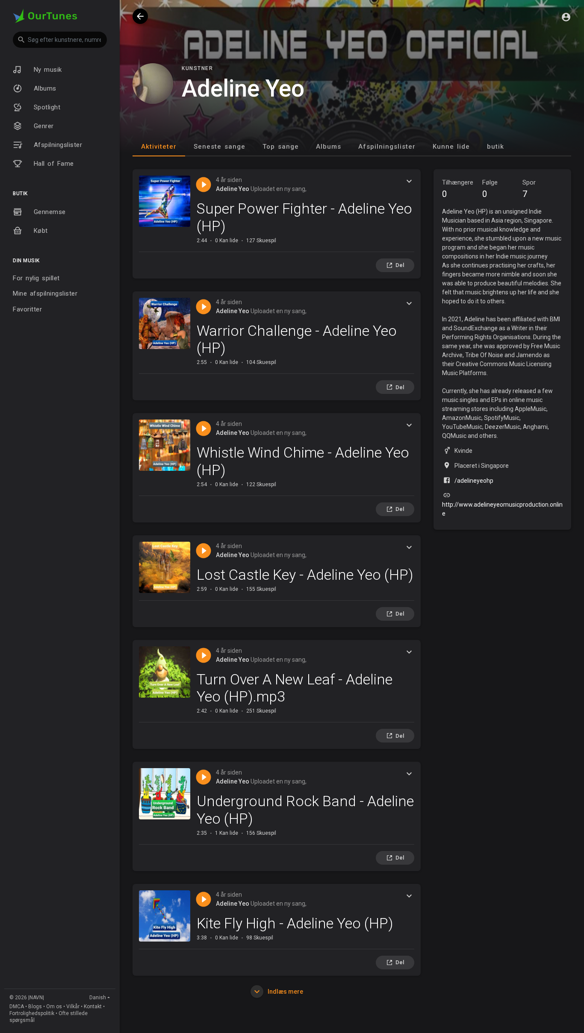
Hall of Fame (52, 163)
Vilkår (73, 1007)
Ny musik (46, 69)
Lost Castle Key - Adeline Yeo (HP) (305, 574)
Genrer (42, 126)
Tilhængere (457, 189)
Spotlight (45, 107)
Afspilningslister (56, 145)
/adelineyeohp (473, 480)
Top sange (281, 146)
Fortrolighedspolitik (31, 1013)
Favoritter (27, 309)
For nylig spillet (36, 278)
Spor (529, 189)
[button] (60, 40)
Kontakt (93, 1007)
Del (399, 265)
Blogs (35, 1007)
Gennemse (48, 212)
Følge (490, 189)
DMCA (16, 1007)
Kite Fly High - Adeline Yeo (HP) (295, 923)
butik (495, 146)
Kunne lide (451, 146)
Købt (39, 231)
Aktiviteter (159, 146)
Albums (43, 88)
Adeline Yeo (232, 188)
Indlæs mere (284, 991)
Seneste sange (219, 146)
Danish (97, 998)
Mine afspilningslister (45, 293)
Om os (54, 1007)
